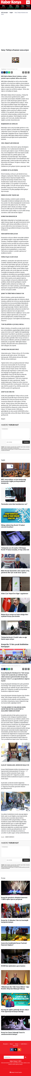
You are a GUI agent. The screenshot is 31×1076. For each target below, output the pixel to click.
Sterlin (28, 5)
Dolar (17, 5)
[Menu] (28, 2)
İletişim (17, 1044)
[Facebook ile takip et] (12, 1049)
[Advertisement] (15, 32)
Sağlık (11, 12)
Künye (11, 1044)
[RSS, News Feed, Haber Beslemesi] (19, 1049)
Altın (3, 5)
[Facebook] (2, 72)
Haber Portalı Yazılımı (17, 1072)
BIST (10, 5)
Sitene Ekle (15, 1045)
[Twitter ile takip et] (15, 1049)
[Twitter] (4, 72)
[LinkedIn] (7, 72)
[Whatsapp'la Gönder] (9, 72)
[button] (23, 72)
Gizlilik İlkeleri (24, 1044)
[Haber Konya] (11, 2)
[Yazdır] (12, 72)
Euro (23, 5)
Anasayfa (5, 12)
